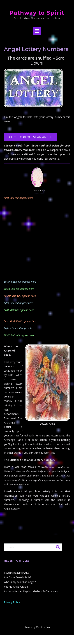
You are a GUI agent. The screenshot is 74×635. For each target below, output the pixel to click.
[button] (37, 31)
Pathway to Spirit (37, 13)
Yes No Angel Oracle (16, 586)
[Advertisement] (37, 240)
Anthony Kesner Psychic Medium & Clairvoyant (31, 591)
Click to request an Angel (30, 137)
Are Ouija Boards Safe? (17, 577)
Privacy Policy (12, 602)
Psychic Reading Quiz (16, 572)
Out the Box (43, 627)
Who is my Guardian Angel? (20, 582)
